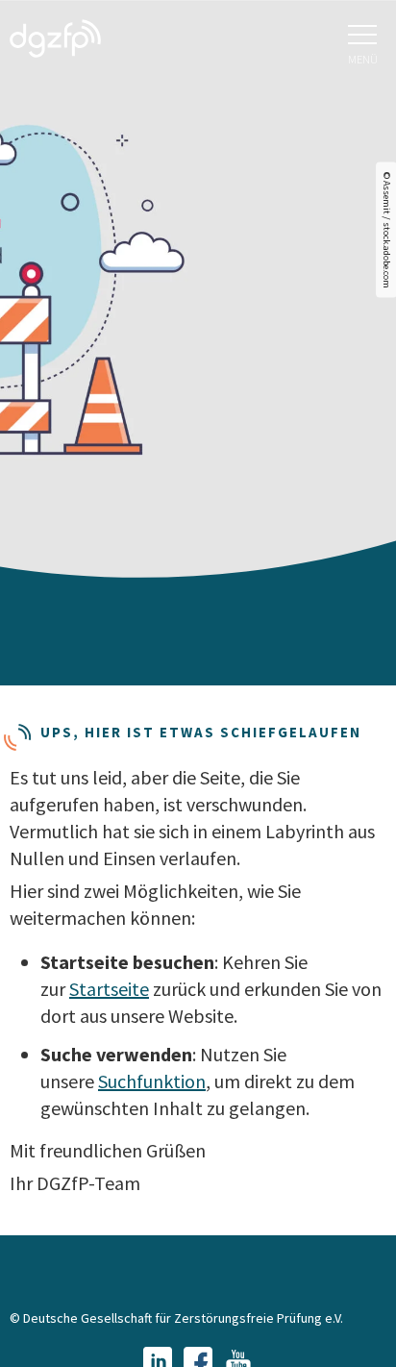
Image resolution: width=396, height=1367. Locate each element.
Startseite (109, 989)
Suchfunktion (152, 1081)
